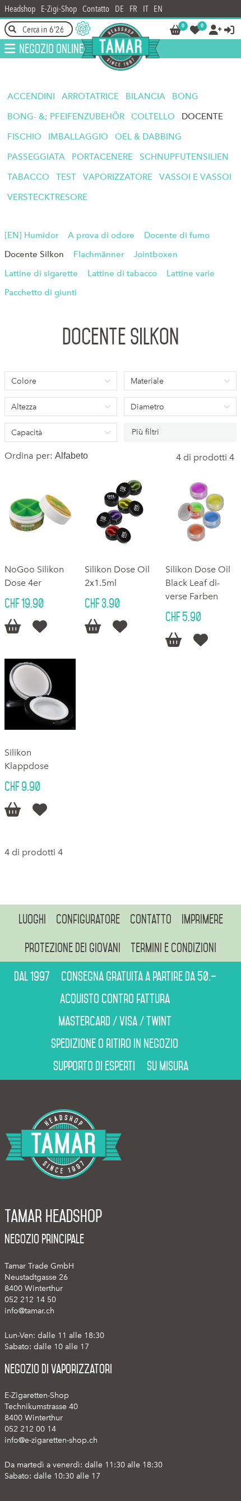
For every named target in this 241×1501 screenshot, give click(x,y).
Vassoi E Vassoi (195, 177)
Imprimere (202, 919)
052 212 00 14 (30, 1429)
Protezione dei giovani (73, 947)
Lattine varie (190, 273)
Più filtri (145, 432)
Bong (185, 96)
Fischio (24, 137)
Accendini (31, 96)
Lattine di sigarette (41, 273)
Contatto (95, 8)
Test (66, 177)
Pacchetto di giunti (40, 292)
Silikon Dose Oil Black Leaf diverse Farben (197, 583)
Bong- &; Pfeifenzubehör (65, 116)
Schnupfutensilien (184, 157)
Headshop (19, 8)
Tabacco (28, 177)
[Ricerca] (12, 29)
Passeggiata (36, 157)
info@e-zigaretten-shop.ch (51, 1440)
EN (158, 8)
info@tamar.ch (29, 1311)
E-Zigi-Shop (59, 8)
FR (133, 8)
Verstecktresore (47, 197)
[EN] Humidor (31, 235)
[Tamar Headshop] (120, 47)
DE (119, 8)
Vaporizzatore (117, 177)
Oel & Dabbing (148, 137)
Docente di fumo (177, 235)
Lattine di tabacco (122, 273)
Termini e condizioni (173, 947)
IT (145, 8)
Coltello (153, 116)
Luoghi (32, 919)
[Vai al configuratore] (83, 28)
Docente (202, 116)
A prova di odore (101, 235)
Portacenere (102, 157)
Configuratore (88, 919)
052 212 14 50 (30, 1299)
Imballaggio (78, 137)
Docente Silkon (34, 254)
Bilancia (145, 96)
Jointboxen (155, 254)
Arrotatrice (90, 96)
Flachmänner (98, 254)
